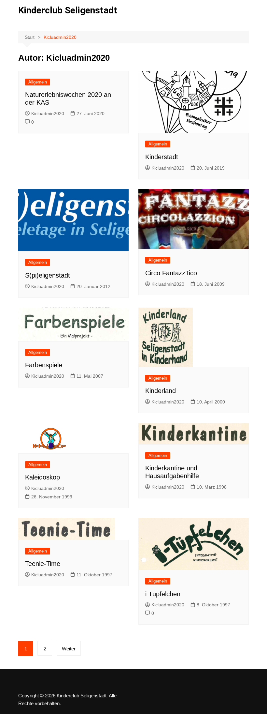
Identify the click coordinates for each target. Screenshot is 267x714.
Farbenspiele (43, 365)
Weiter (69, 648)
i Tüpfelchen (162, 594)
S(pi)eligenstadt (47, 275)
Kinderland (160, 390)
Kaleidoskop (42, 477)
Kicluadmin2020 (47, 113)
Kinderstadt (161, 156)
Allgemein (37, 82)
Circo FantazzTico (171, 273)
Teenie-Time (42, 563)
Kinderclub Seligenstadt (67, 10)
